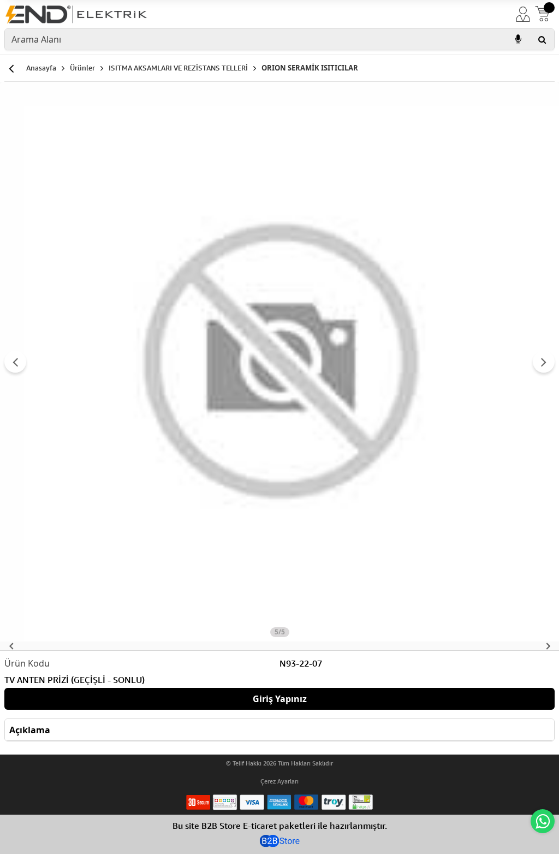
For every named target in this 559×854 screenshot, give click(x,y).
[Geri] (11, 68)
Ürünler (82, 68)
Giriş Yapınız (280, 699)
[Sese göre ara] (518, 39)
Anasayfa (41, 68)
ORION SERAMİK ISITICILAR (309, 68)
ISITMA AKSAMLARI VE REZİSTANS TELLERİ (178, 68)
